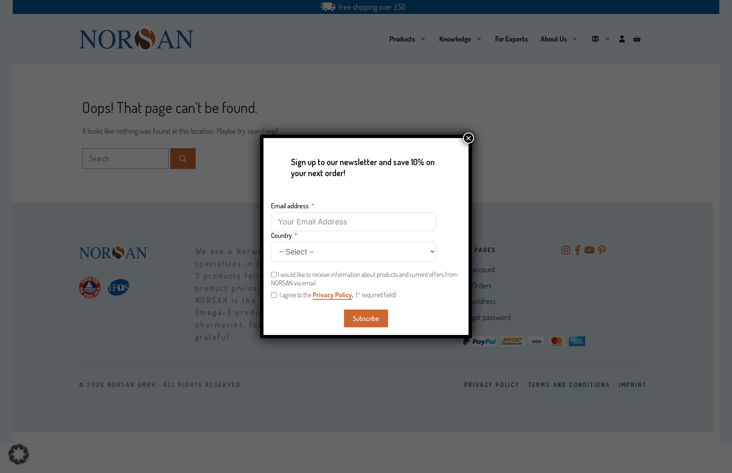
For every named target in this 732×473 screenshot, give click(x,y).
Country (281, 235)
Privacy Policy (332, 294)
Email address (290, 206)
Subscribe (366, 318)
